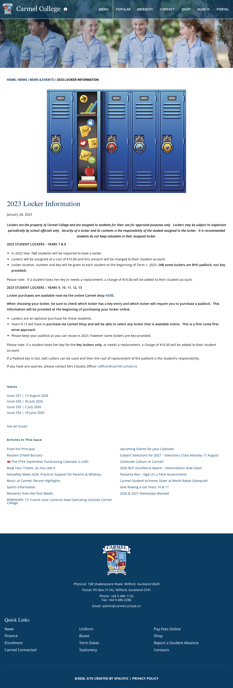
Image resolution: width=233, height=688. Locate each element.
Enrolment (14, 642)
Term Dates (89, 642)
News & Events (42, 79)
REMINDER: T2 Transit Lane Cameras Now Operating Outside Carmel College (59, 501)
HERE (110, 295)
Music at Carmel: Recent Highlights (33, 480)
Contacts (161, 649)
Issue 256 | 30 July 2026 (25, 401)
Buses (84, 635)
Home (11, 79)
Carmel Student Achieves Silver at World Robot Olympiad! (164, 480)
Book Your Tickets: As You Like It (31, 468)
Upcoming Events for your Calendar (147, 449)
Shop (158, 635)
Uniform (86, 628)
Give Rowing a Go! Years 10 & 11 (144, 487)
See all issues (17, 426)
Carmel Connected (20, 649)
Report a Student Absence (176, 642)
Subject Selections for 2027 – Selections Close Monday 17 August (169, 455)
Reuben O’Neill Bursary (24, 455)
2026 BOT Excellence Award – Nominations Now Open (161, 468)
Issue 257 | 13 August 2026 (27, 395)
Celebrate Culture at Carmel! (142, 461)
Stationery (88, 649)
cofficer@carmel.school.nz (117, 366)
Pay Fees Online (167, 628)
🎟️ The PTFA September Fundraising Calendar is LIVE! (48, 461)
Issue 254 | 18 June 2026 (25, 412)
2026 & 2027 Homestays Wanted (144, 493)
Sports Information (21, 487)
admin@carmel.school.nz (121, 606)
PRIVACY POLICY (145, 678)
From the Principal (21, 449)
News (22, 79)
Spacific (121, 678)
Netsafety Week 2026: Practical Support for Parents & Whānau (54, 474)
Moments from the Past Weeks (30, 493)
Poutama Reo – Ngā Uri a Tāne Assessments (153, 474)
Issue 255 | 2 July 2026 (24, 407)
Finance (11, 635)
